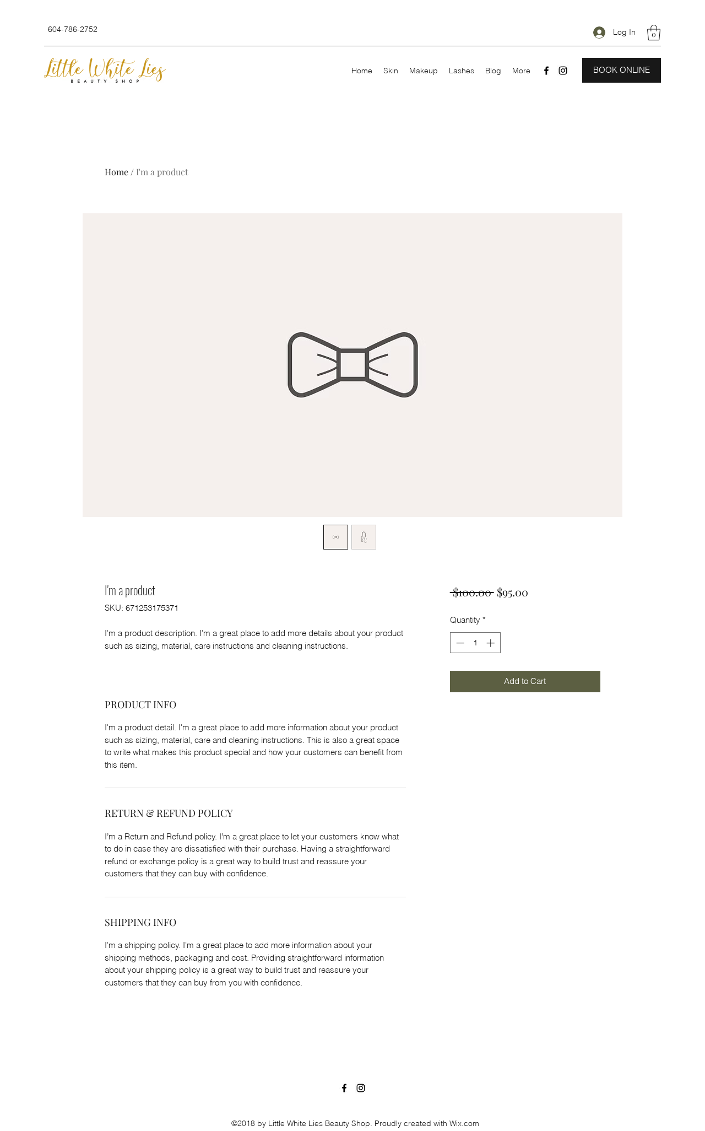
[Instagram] (562, 70)
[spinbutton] (475, 643)
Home (116, 171)
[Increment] (491, 643)
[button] (653, 33)
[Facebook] (546, 70)
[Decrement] (459, 643)
